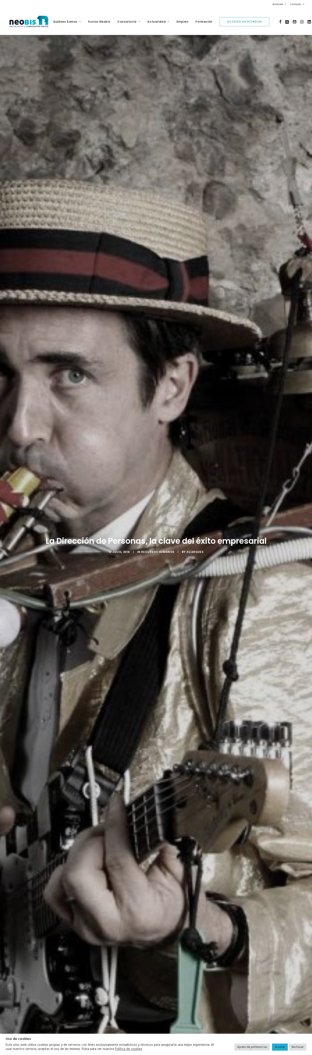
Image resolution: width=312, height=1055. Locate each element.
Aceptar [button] (280, 1047)
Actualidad (156, 22)
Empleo (182, 22)
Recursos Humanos (158, 552)
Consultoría (127, 22)
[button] (280, 22)
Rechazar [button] (298, 1047)
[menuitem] (279, 4)
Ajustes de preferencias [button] (252, 1047)
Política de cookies (128, 1049)
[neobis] (29, 22)
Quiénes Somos (65, 22)
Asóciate (277, 4)
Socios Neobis (99, 22)
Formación (204, 22)
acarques (195, 552)
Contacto (295, 4)
